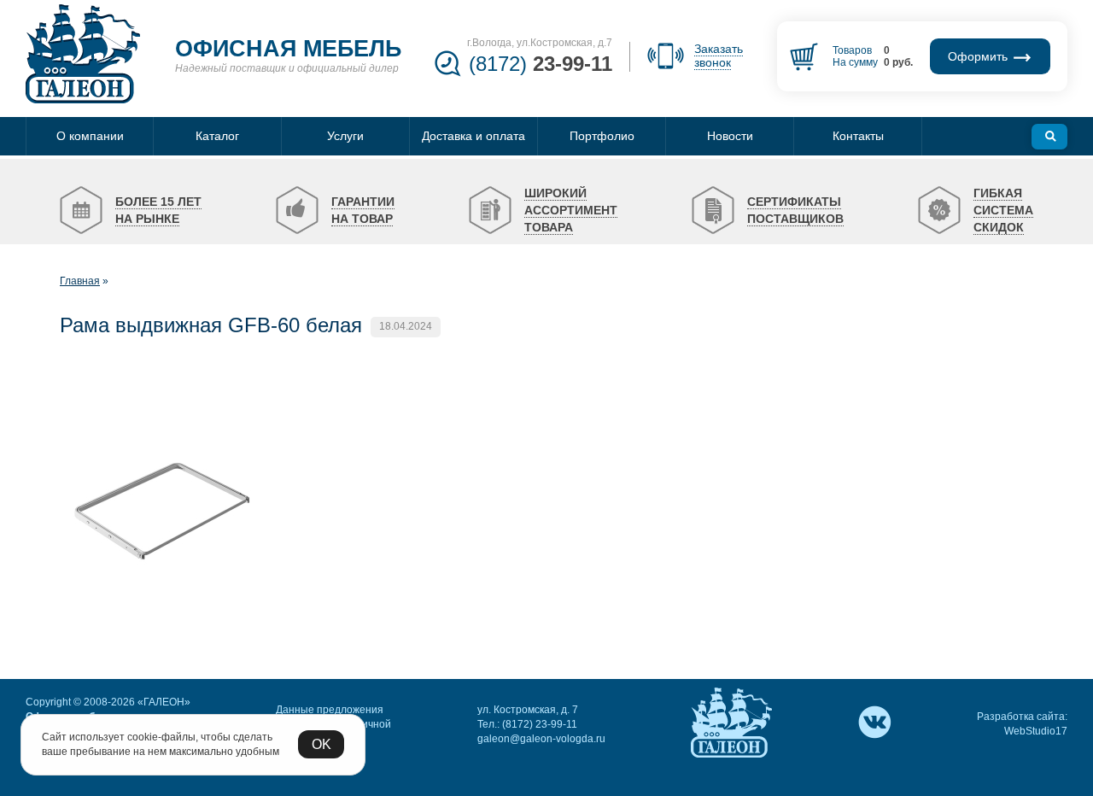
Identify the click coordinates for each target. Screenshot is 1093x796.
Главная (80, 281)
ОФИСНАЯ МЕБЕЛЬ (288, 48)
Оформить (979, 56)
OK (321, 744)
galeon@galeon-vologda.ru (541, 739)
